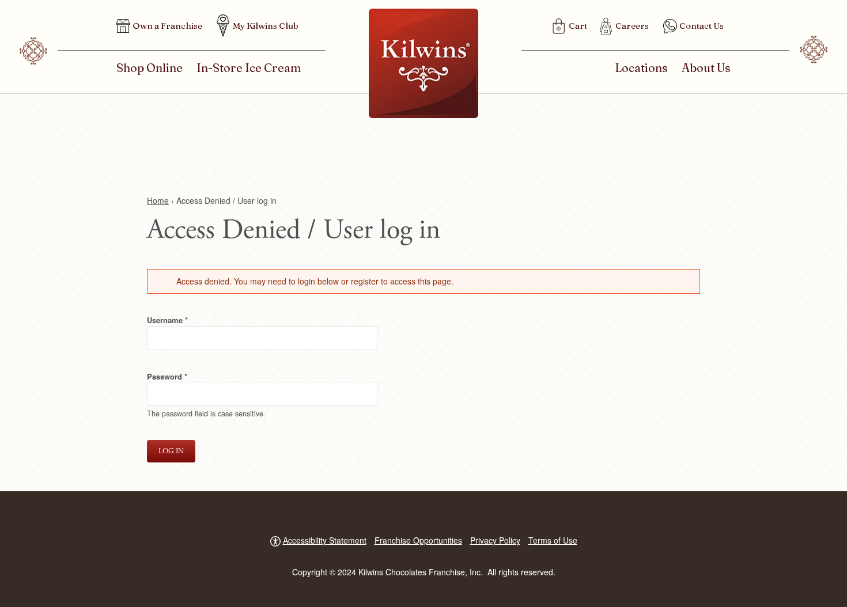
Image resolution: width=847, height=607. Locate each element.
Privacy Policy (495, 540)
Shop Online (149, 67)
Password (182, 376)
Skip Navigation (17, 9)
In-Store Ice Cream (248, 67)
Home (158, 200)
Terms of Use (552, 540)
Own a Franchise (167, 25)
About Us (706, 67)
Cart (578, 25)
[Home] (423, 63)
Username (182, 319)
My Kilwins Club (265, 25)
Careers (632, 25)
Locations (641, 67)
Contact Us (701, 25)
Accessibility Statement (324, 540)
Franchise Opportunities (418, 540)
